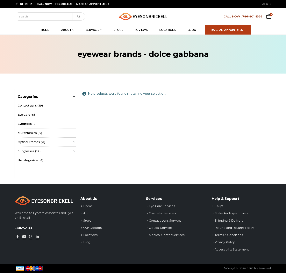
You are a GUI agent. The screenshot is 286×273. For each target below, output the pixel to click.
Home (45, 30)
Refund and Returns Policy (234, 228)
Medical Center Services (166, 235)
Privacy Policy (225, 242)
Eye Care (24, 114)
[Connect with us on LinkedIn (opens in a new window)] (37, 236)
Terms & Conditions (229, 235)
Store (118, 30)
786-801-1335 (63, 3)
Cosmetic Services (162, 213)
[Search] (79, 16)
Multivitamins (27, 133)
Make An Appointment (228, 30)
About (66, 30)
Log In (266, 3)
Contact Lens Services (165, 220)
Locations (167, 30)
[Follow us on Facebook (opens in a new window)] (17, 236)
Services (92, 30)
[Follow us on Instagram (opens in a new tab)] (26, 4)
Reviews (141, 30)
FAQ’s (219, 206)
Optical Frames (29, 142)
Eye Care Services (162, 206)
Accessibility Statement (232, 249)
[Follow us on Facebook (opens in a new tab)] (17, 4)
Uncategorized (28, 160)
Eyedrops (25, 124)
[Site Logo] (143, 16)
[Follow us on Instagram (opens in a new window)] (31, 236)
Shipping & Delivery (229, 220)
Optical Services (160, 228)
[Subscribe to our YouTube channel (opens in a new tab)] (21, 4)
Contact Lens (27, 105)
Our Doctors (92, 228)
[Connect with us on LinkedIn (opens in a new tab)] (31, 4)
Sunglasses (26, 151)
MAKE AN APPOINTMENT (92, 3)
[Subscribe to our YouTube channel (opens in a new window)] (24, 236)
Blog (192, 30)
